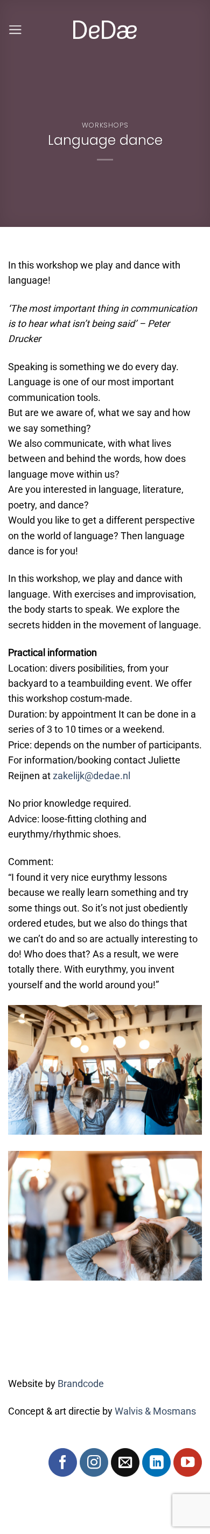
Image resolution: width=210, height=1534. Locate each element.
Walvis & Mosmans (155, 1411)
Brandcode (81, 1383)
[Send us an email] (125, 1462)
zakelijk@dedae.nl (91, 776)
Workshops (105, 125)
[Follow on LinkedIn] (156, 1462)
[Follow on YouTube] (187, 1462)
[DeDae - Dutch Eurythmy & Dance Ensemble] (105, 29)
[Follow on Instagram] (94, 1462)
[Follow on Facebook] (62, 1462)
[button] (15, 30)
